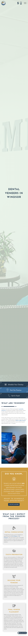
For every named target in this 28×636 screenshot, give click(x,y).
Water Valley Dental (20, 420)
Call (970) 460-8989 (14, 504)
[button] (25, 3)
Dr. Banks (15, 536)
